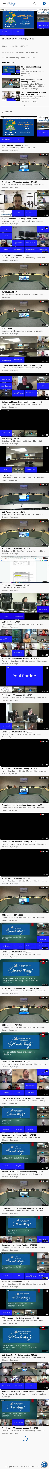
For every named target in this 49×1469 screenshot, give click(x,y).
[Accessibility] (44, 1464)
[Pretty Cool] (11, 52)
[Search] (35, 3)
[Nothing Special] (6, 52)
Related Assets (9, 62)
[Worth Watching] (8, 52)
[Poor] (3, 52)
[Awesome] (13, 52)
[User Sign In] (44, 3)
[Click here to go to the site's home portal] (11, 4)
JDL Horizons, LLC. (28, 1467)
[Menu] (4, 3)
